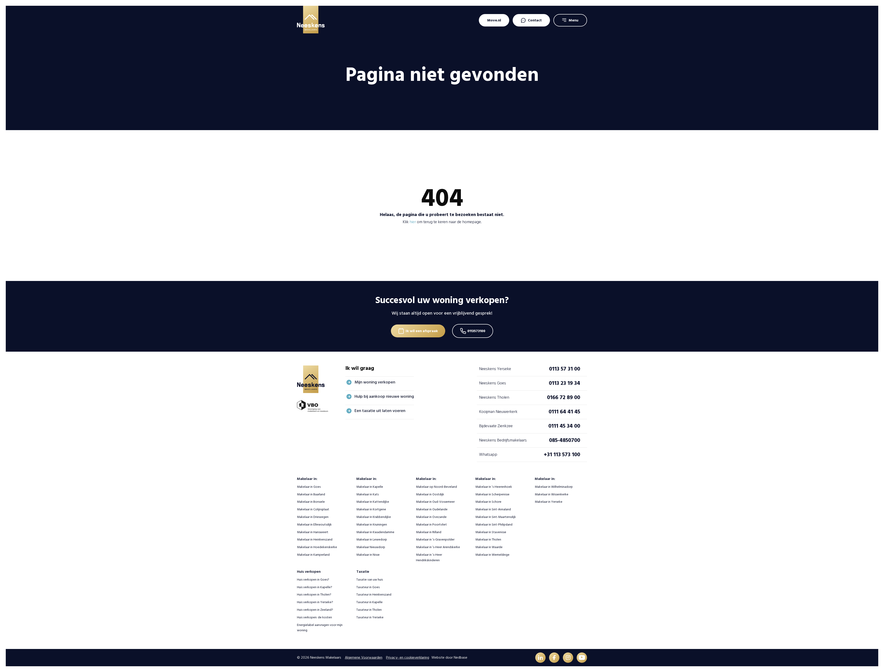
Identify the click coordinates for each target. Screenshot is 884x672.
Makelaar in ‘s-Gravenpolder (435, 539)
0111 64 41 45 (564, 411)
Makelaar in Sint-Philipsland (493, 524)
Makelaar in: (307, 479)
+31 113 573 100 (562, 454)
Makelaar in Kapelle (369, 486)
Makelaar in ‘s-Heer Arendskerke (438, 547)
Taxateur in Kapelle (369, 602)
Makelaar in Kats (367, 494)
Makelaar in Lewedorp (371, 539)
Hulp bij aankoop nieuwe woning (384, 396)
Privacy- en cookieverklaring (407, 657)
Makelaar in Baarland (311, 494)
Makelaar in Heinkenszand (314, 539)
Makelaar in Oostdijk (430, 494)
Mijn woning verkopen (375, 382)
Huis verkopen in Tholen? (314, 594)
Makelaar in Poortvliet (431, 524)
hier (413, 222)
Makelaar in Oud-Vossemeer (435, 501)
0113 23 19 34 (564, 383)
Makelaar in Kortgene (371, 509)
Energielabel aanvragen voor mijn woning (320, 627)
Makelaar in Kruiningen (371, 524)
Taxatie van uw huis (369, 579)
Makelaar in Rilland (428, 532)
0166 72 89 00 (563, 397)
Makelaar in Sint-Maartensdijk (495, 517)
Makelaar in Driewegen (313, 517)
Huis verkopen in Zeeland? (315, 609)
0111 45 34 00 (564, 425)
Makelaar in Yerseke (548, 501)
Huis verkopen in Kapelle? (314, 587)
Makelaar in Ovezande (431, 517)
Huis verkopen (309, 572)
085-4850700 (564, 440)
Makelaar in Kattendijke (372, 501)
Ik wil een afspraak (422, 331)
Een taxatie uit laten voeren (380, 410)
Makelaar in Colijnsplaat (313, 509)
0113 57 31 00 (564, 368)
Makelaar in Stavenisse (490, 532)
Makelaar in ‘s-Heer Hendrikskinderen (429, 557)
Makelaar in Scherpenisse (492, 494)
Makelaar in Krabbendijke (373, 517)
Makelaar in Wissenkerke (551, 494)
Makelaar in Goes (309, 486)
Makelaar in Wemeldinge (492, 554)
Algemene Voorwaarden (363, 657)
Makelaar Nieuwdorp (370, 547)
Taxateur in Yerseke (370, 617)
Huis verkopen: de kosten (314, 617)
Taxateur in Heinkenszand (373, 594)
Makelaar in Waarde (489, 547)
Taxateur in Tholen (369, 609)
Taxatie (362, 572)
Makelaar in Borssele (311, 501)
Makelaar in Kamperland (313, 554)
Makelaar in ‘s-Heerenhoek (493, 486)
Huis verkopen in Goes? (313, 579)
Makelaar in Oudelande (432, 509)
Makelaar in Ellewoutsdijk (314, 524)
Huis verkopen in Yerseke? (315, 602)
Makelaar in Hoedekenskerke (317, 547)
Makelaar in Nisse (368, 554)
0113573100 (476, 331)
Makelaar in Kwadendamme (375, 532)
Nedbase (460, 657)
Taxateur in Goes (368, 587)
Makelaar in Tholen (488, 539)
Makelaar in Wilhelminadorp (554, 486)
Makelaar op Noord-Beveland (436, 486)
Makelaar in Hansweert (312, 532)
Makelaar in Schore (488, 501)
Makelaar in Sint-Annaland (493, 509)
